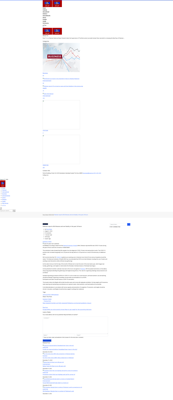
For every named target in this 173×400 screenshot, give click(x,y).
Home (44, 8)
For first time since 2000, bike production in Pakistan (58, 357)
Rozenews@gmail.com (88, 173)
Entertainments (46, 15)
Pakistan (45, 10)
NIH (53, 294)
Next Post (45, 307)
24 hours (45, 294)
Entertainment (46, 364)
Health (44, 21)
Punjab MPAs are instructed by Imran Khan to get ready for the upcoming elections (67, 309)
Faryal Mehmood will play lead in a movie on (55, 383)
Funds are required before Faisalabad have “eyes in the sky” (60, 349)
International (46, 11)
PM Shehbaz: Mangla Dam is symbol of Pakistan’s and (58, 391)
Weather (45, 19)
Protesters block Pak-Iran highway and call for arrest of (59, 374)
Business (45, 13)
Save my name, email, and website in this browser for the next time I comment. (63, 337)
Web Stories (46, 23)
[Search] (43, 27)
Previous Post (47, 301)
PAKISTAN (45, 347)
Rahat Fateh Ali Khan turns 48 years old (54, 366)
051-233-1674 (97, 173)
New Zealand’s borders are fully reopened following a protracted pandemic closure (67, 303)
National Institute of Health (70, 245)
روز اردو (44, 25)
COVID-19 (59, 257)
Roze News (49, 229)
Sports (44, 17)
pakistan (56, 294)
